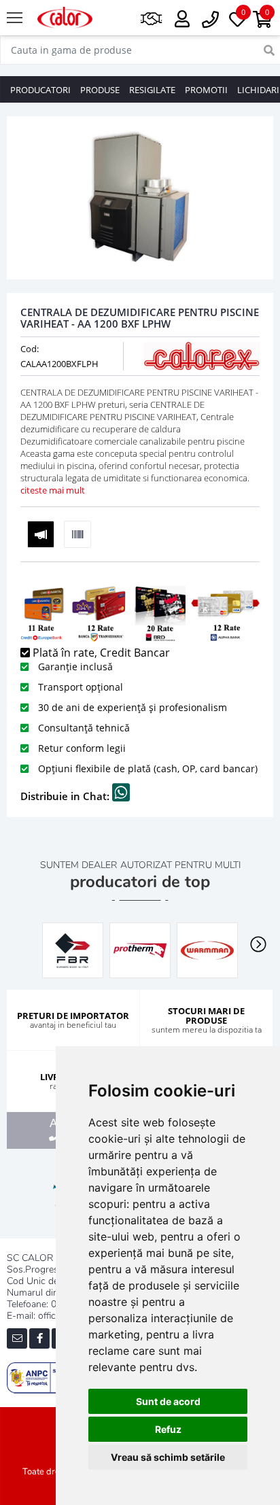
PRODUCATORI (40, 90)
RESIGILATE (152, 90)
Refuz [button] (168, 1429)
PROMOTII (206, 90)
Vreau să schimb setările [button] (168, 1457)
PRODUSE (100, 90)
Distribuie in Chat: (66, 796)
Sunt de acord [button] (168, 1401)
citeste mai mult (52, 490)
